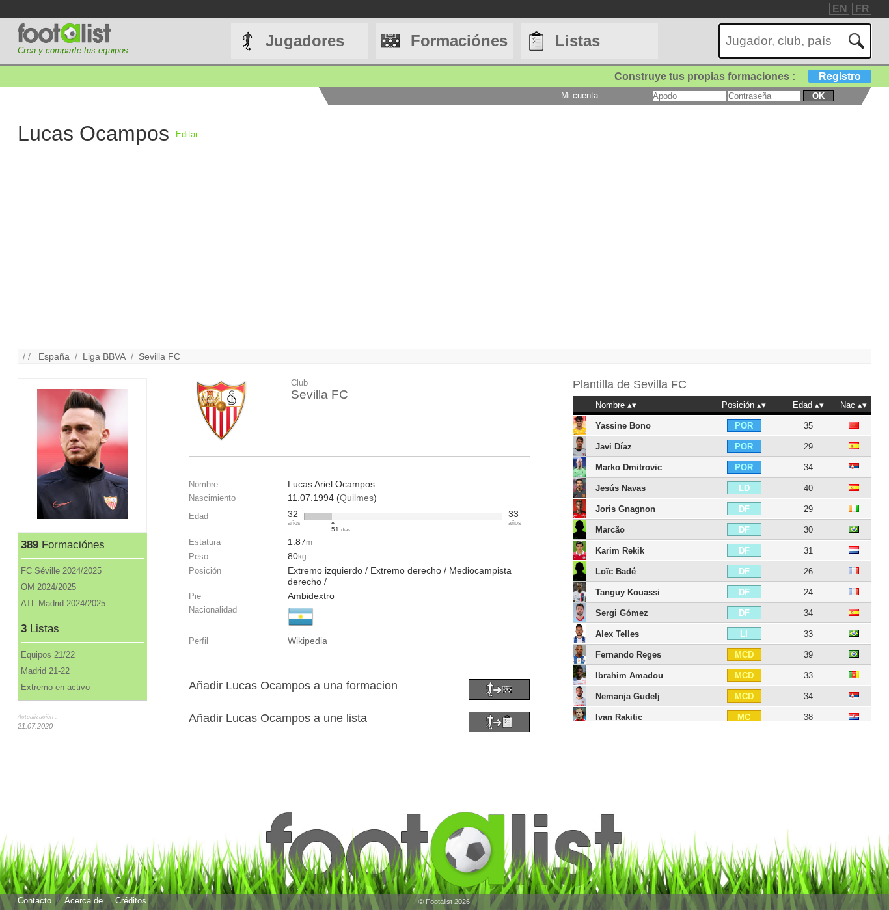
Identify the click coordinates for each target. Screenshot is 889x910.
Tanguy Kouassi (627, 592)
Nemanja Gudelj (627, 696)
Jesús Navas (620, 488)
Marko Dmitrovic (628, 467)
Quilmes (357, 497)
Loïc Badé (615, 571)
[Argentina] (301, 627)
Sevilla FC (159, 356)
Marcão (610, 530)
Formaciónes (459, 40)
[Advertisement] (408, 258)
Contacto (34, 900)
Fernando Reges (628, 655)
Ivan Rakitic (618, 717)
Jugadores (305, 40)
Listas (577, 40)
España (54, 356)
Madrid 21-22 (45, 671)
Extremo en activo (55, 687)
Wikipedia (307, 641)
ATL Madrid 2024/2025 (63, 603)
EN (839, 8)
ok (818, 96)
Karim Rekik (619, 550)
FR (862, 8)
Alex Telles (617, 634)
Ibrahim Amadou (629, 675)
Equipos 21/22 (48, 655)
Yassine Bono (623, 426)
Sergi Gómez (621, 613)
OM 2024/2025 (48, 587)
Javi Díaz (613, 446)
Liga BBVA (104, 356)
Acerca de (83, 900)
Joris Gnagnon (625, 509)
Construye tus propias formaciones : (737, 76)
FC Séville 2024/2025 (61, 571)
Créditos (130, 900)
